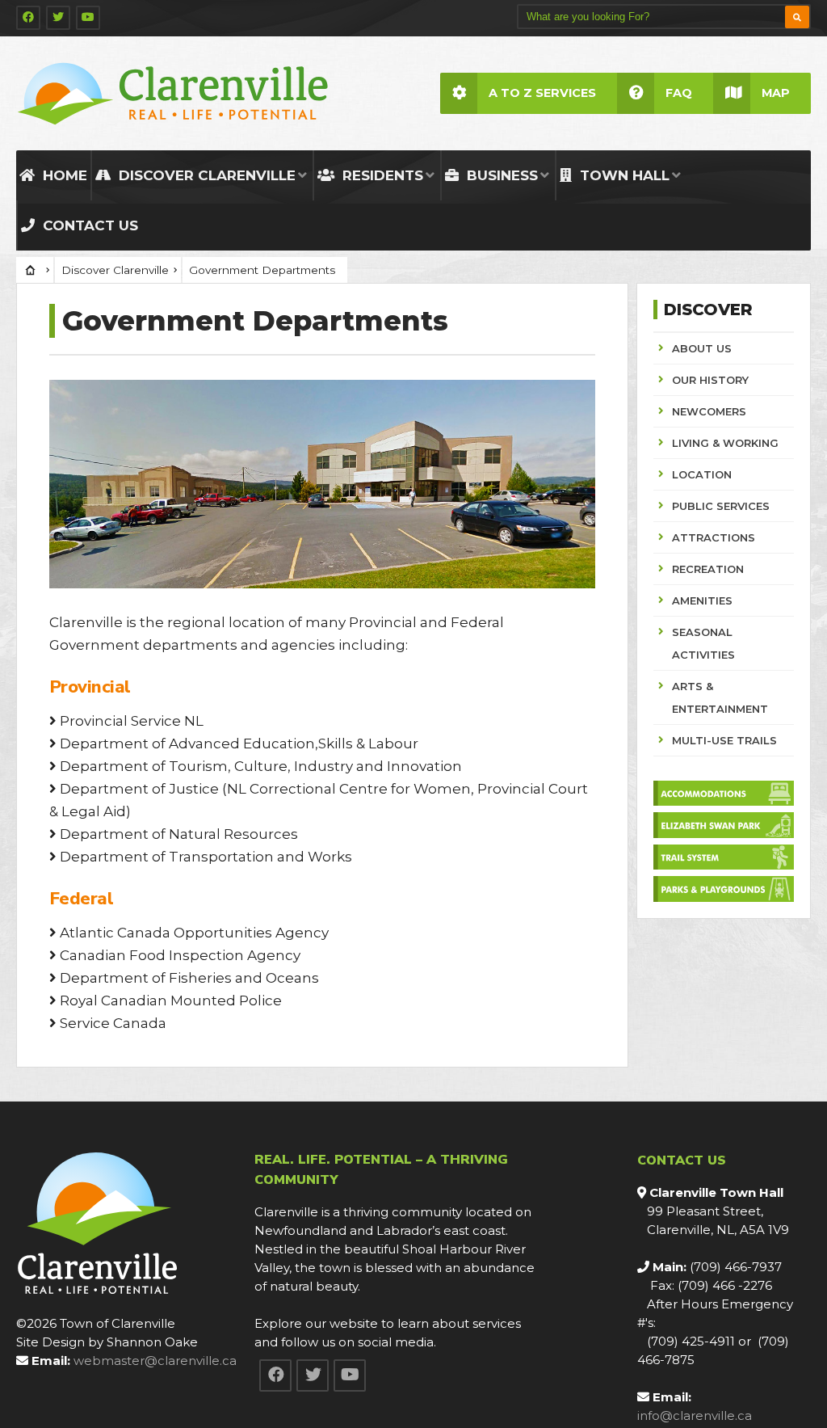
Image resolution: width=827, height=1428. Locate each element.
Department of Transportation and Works (206, 857)
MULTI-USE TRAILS (724, 740)
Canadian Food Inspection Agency (180, 955)
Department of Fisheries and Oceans (189, 978)
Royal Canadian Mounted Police (171, 1000)
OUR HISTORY (710, 379)
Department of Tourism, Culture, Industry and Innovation (261, 766)
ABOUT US (702, 348)
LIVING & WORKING (725, 442)
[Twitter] (58, 18)
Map (776, 93)
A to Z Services (542, 93)
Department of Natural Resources (179, 834)
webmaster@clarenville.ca (155, 1360)
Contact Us (88, 225)
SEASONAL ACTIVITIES (703, 643)
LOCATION (702, 474)
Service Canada (113, 1023)
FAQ (678, 93)
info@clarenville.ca (694, 1415)
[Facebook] (28, 18)
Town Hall (623, 175)
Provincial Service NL (132, 721)
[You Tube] (88, 18)
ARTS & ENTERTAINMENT (720, 697)
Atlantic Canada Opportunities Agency (194, 933)
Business (500, 175)
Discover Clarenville (205, 175)
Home (63, 175)
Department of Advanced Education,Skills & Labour (239, 743)
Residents (380, 175)
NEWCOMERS (709, 411)
